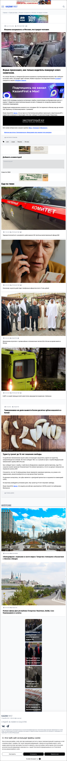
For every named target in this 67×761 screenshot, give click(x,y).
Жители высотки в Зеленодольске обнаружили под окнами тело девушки (27, 132)
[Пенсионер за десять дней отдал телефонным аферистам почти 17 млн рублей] (33, 261)
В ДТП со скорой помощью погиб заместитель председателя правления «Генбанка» (27, 396)
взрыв (13, 141)
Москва (27, 141)
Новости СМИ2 (6, 172)
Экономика (15, 553)
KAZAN (12, 6)
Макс (30, 128)
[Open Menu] (2, 6)
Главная (5, 12)
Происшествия (13, 12)
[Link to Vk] (3, 726)
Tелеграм (36, 128)
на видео (58, 78)
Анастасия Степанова (11, 137)
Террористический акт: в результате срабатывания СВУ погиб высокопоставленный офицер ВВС (31, 235)
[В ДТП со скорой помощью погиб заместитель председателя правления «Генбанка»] (33, 369)
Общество (14, 338)
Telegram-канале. (21, 80)
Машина (20, 141)
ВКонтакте (43, 128)
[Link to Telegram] (8, 726)
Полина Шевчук (10, 493)
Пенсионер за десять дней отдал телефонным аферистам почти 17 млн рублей (26, 288)
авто (7, 141)
